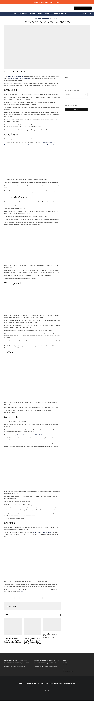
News (14, 13)
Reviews (40, 13)
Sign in (66, 77)
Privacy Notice (66, 665)
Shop (64, 669)
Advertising (65, 660)
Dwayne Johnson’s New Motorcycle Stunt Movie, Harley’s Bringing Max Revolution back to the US (32, 641)
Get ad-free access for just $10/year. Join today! (47, 2)
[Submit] (21, 71)
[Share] (10, 71)
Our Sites (65, 664)
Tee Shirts (57, 13)
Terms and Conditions (68, 671)
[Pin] (17, 71)
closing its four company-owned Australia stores (19, 78)
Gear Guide (48, 13)
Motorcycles (23, 13)
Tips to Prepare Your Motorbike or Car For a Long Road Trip (51, 635)
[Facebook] (84, 14)
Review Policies (66, 667)
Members (64, 13)
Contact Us (65, 662)
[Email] (24, 71)
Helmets (32, 13)
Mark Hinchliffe (34, 18)
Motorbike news (45, 18)
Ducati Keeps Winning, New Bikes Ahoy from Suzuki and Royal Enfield (12, 640)
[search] (86, 94)
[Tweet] (13, 71)
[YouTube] (86, 14)
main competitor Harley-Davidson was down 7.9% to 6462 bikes (26, 435)
